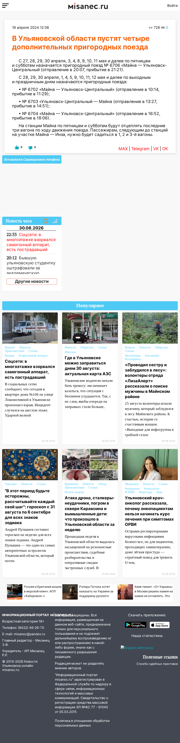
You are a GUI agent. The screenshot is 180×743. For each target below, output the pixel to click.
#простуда (145, 492)
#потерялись (133, 359)
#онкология (151, 488)
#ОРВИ (130, 492)
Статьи (33, 351)
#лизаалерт (152, 355)
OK (165, 148)
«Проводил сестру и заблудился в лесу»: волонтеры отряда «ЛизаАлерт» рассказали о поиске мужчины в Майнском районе (147, 380)
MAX (123, 148)
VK (156, 148)
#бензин (70, 352)
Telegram (140, 148)
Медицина (132, 484)
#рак (159, 492)
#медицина (132, 488)
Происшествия (14, 351)
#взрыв (9, 355)
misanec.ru (10, 670)
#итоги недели (74, 492)
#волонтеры (132, 355)
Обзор (102, 484)
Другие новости (32, 281)
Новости (25, 347)
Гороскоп (11, 484)
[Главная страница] (88, 5)
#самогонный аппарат (33, 355)
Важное (10, 347)
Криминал (71, 484)
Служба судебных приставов (157, 663)
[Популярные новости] (54, 221)
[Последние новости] (45, 221)
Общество (87, 347)
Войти (172, 5)
